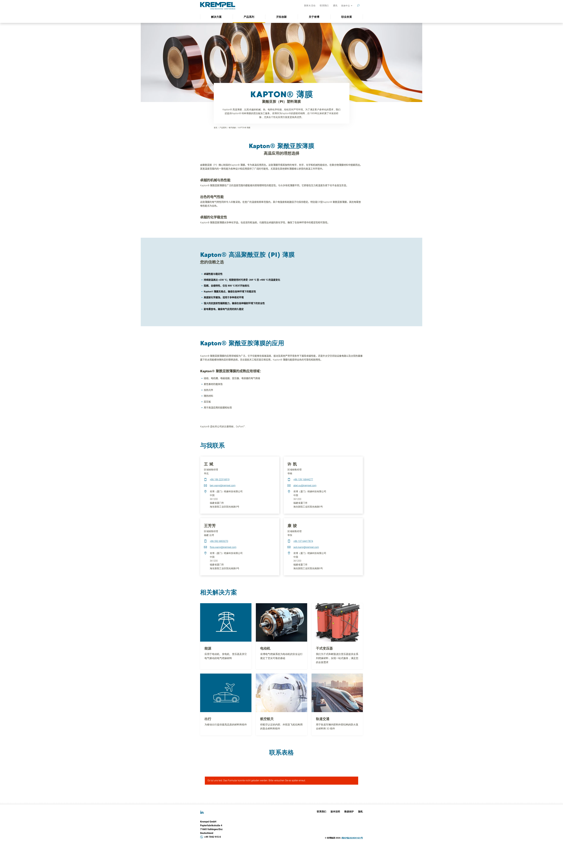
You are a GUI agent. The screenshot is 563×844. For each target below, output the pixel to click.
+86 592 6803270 (219, 541)
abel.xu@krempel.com (304, 485)
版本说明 (335, 811)
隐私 (360, 811)
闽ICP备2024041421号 (352, 838)
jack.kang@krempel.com (306, 547)
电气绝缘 (232, 128)
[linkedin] (202, 812)
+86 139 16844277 (303, 479)
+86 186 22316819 (219, 479)
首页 (215, 128)
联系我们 (324, 5)
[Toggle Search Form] (358, 5)
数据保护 (349, 811)
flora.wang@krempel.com (223, 547)
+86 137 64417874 (303, 541)
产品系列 (223, 128)
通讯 (335, 5)
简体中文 (345, 5)
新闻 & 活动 (309, 5)
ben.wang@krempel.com (222, 485)
